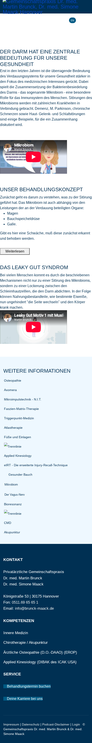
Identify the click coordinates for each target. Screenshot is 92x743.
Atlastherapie (13, 427)
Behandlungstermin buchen (28, 686)
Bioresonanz (13, 504)
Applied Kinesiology (17, 455)
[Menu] (86, 20)
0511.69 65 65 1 (25, 602)
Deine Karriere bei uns (24, 699)
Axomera (10, 390)
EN (72, 20)
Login (76, 724)
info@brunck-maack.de (34, 608)
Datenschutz (31, 724)
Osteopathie (12, 380)
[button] (5, 474)
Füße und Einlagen (17, 437)
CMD (7, 523)
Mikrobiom (11, 484)
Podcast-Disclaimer (55, 724)
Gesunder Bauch (20, 474)
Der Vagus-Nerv (14, 494)
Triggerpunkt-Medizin (19, 418)
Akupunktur (12, 532)
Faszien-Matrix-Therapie (21, 409)
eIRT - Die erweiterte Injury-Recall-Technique (36, 465)
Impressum (11, 724)
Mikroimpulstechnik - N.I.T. (22, 399)
